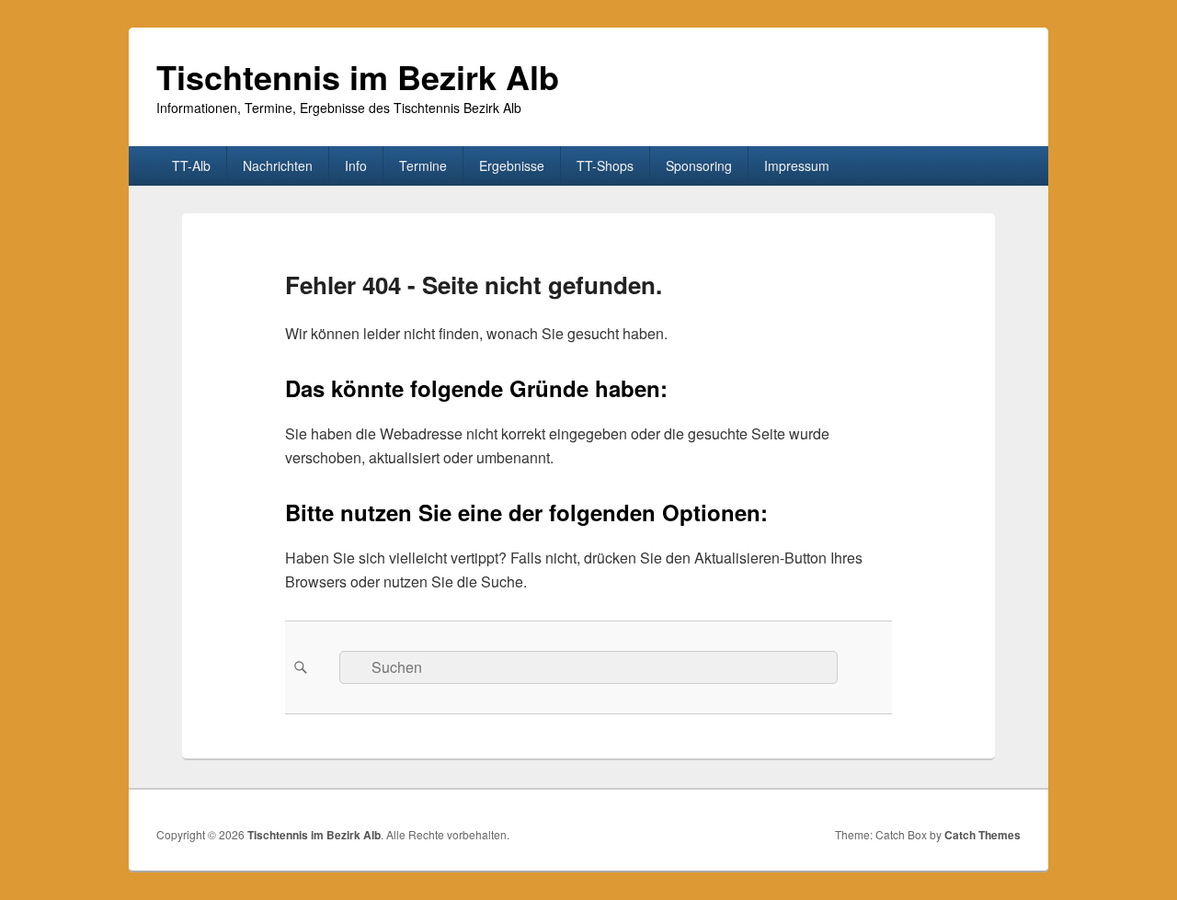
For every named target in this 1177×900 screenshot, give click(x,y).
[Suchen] (299, 667)
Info (356, 165)
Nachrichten (278, 165)
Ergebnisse (511, 165)
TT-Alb (191, 165)
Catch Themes (982, 834)
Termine (423, 165)
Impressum (796, 165)
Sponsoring (699, 165)
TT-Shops (605, 165)
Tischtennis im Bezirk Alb (357, 76)
